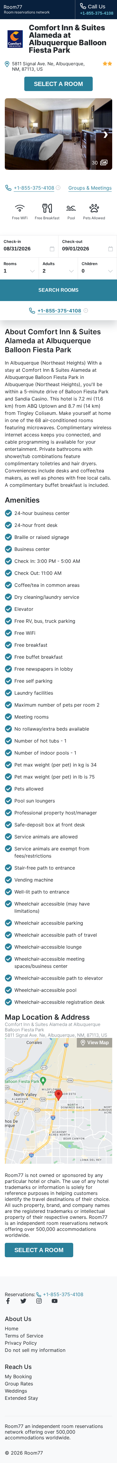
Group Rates (19, 1384)
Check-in (12, 241)
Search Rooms (58, 290)
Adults (49, 263)
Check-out (72, 241)
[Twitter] (23, 1302)
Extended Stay (21, 1398)
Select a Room (58, 84)
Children (90, 263)
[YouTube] (55, 1302)
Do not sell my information (35, 1350)
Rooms (10, 263)
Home (11, 1328)
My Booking (18, 1376)
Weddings (16, 1391)
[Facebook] (8, 1302)
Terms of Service (24, 1336)
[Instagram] (39, 1302)
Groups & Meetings (90, 188)
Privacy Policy (21, 1343)
